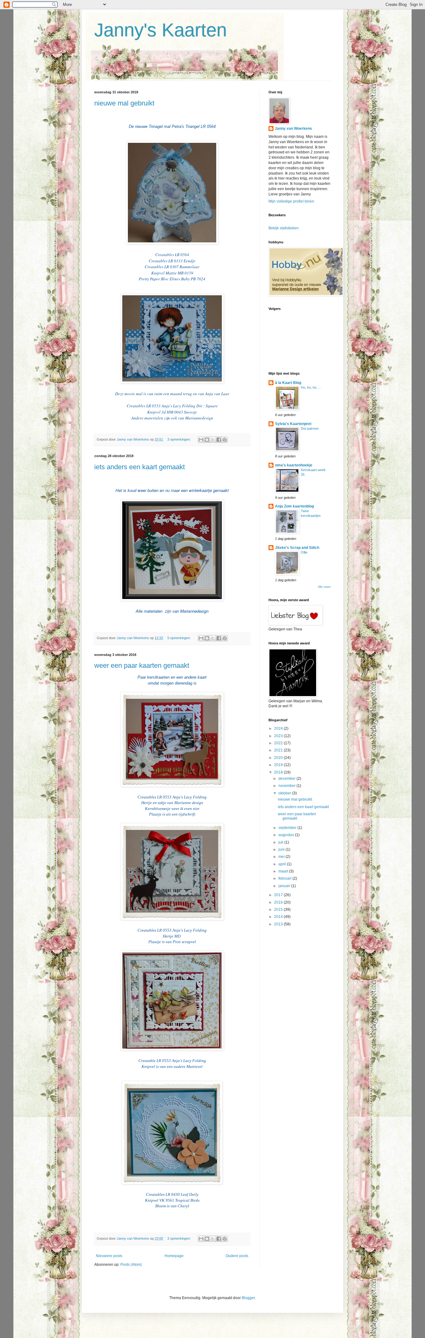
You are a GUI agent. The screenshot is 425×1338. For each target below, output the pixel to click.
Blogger (248, 1298)
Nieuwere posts (109, 1256)
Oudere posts (237, 1256)
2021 (279, 750)
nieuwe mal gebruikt (124, 103)
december (287, 778)
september (287, 828)
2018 (279, 772)
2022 (279, 743)
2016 (279, 902)
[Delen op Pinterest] (225, 440)
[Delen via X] (213, 440)
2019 (279, 765)
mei (282, 856)
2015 (279, 909)
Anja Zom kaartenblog (294, 506)
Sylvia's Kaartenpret (293, 424)
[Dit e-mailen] (201, 440)
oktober (285, 793)
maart (283, 871)
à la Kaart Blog (288, 383)
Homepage (174, 1256)
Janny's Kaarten (160, 30)
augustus (286, 835)
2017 (279, 895)
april (282, 864)
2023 (279, 736)
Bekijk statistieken (284, 228)
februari (285, 878)
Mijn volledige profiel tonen (291, 201)
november (287, 786)
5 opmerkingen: (179, 638)
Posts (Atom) (131, 1264)
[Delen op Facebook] (219, 440)
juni (282, 849)
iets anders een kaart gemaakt (139, 467)
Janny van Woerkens (293, 128)
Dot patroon (310, 428)
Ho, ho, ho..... (311, 387)
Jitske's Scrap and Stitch (297, 547)
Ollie (304, 552)
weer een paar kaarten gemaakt (141, 665)
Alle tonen (324, 586)
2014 (279, 917)
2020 (279, 758)
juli (281, 842)
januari (284, 886)
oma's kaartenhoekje (293, 465)
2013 (279, 924)
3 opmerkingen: (179, 439)
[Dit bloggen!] (207, 440)
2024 (279, 728)
